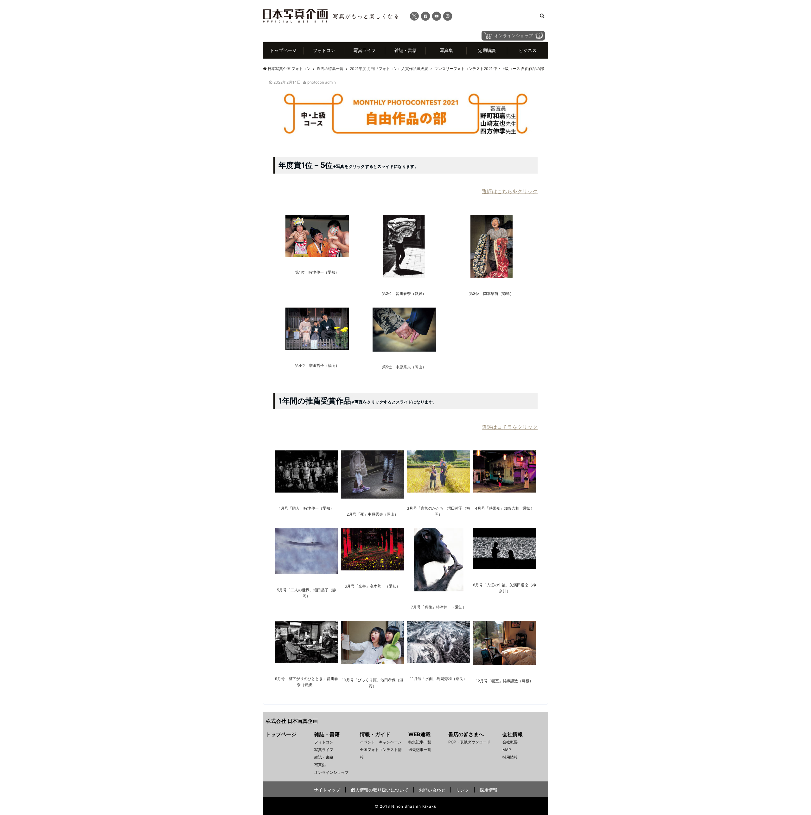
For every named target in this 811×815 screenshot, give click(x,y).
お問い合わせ (432, 790)
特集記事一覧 (419, 742)
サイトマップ (327, 790)
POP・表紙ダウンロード (469, 742)
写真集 (446, 50)
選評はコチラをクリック (510, 427)
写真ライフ (365, 50)
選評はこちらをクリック (510, 191)
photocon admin (321, 82)
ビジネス (528, 50)
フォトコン (324, 50)
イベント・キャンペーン (381, 742)
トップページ (283, 50)
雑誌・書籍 (405, 50)
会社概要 (510, 742)
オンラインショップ (331, 772)
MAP (506, 749)
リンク (462, 790)
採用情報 (510, 757)
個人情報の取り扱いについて (379, 790)
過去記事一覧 (419, 749)
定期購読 (487, 50)
